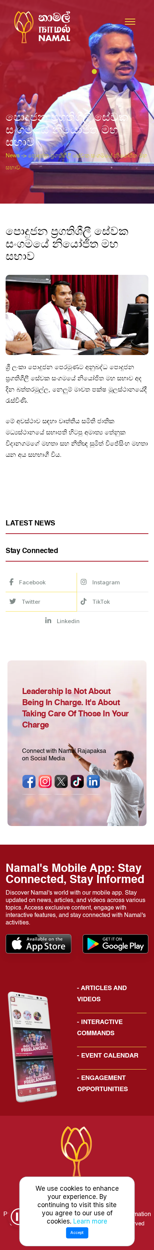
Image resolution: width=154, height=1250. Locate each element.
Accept (77, 1232)
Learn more (90, 1221)
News (13, 155)
